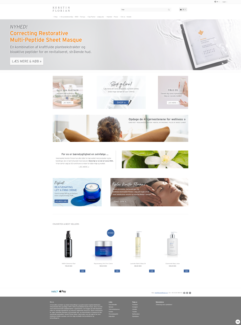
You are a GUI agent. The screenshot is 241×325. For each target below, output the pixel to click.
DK (217, 1)
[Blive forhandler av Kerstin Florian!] (68, 92)
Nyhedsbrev (135, 316)
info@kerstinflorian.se (161, 293)
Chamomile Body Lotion (172, 263)
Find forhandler (113, 304)
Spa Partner (91, 17)
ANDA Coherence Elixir (69, 263)
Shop (55, 17)
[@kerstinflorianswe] (187, 293)
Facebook (135, 304)
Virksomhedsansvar (114, 309)
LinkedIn (134, 309)
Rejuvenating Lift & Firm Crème (103, 263)
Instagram (135, 307)
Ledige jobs (100, 17)
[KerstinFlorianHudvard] (184, 293)
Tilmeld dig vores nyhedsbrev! (164, 304)
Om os (123, 17)
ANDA (76, 17)
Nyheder (109, 17)
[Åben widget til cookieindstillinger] (238, 322)
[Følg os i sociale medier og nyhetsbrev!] (173, 92)
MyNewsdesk (136, 314)
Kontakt (129, 17)
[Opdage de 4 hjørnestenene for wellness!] (120, 128)
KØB (82, 271)
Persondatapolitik (113, 314)
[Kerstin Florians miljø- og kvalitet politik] (84, 160)
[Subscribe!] (190, 293)
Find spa (82, 17)
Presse (116, 17)
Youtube (134, 311)
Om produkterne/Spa (67, 17)
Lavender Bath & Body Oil (138, 263)
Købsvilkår (112, 316)
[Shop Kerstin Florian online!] (121, 92)
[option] (68, 249)
